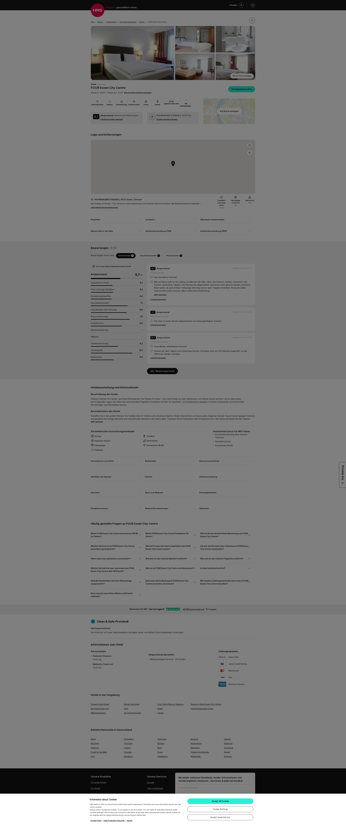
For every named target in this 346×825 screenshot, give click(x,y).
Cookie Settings (220, 809)
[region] (173, 809)
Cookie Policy (96, 821)
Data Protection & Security (114, 821)
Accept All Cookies (220, 801)
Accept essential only (220, 817)
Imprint (129, 821)
